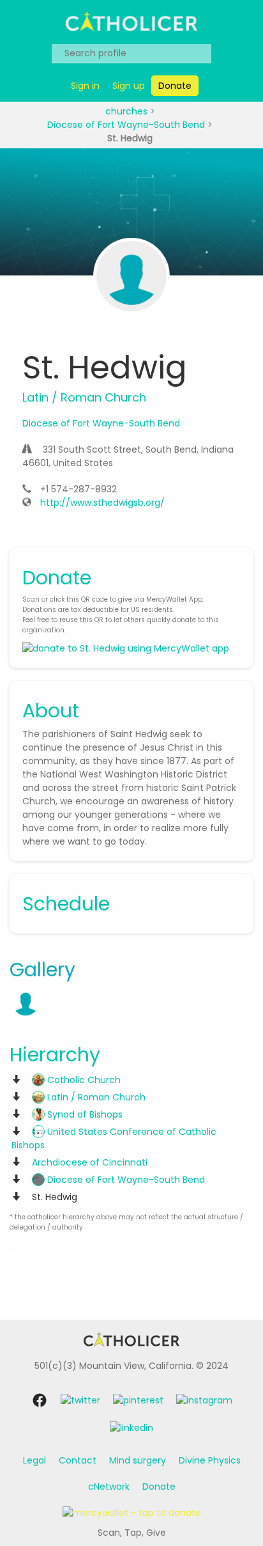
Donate (159, 1486)
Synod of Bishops (84, 1114)
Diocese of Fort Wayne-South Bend (127, 124)
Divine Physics (210, 1460)
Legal (34, 1460)
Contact (77, 1460)
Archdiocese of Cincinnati (89, 1162)
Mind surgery (137, 1460)
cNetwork (109, 1486)
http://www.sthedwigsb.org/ (102, 502)
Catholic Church (83, 1080)
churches (127, 111)
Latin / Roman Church (95, 1097)
